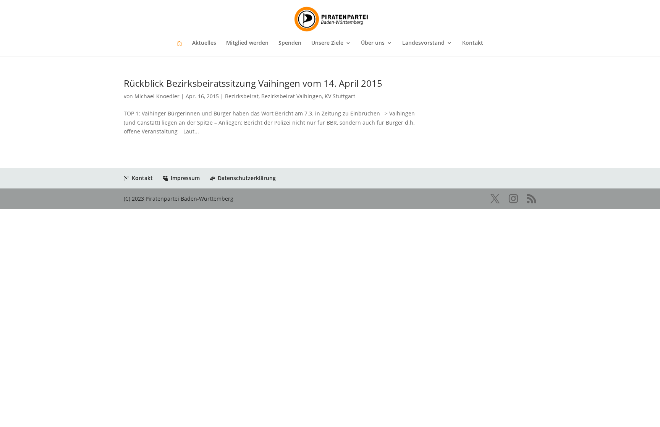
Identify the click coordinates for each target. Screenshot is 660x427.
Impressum (185, 178)
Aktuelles (204, 43)
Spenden (289, 43)
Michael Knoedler (157, 96)
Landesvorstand (423, 43)
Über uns (373, 43)
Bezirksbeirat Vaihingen (291, 96)
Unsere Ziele (327, 43)
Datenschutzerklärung (247, 178)
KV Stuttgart (340, 96)
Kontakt (472, 43)
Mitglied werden (247, 43)
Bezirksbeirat (242, 96)
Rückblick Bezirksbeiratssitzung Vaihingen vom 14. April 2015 (253, 83)
